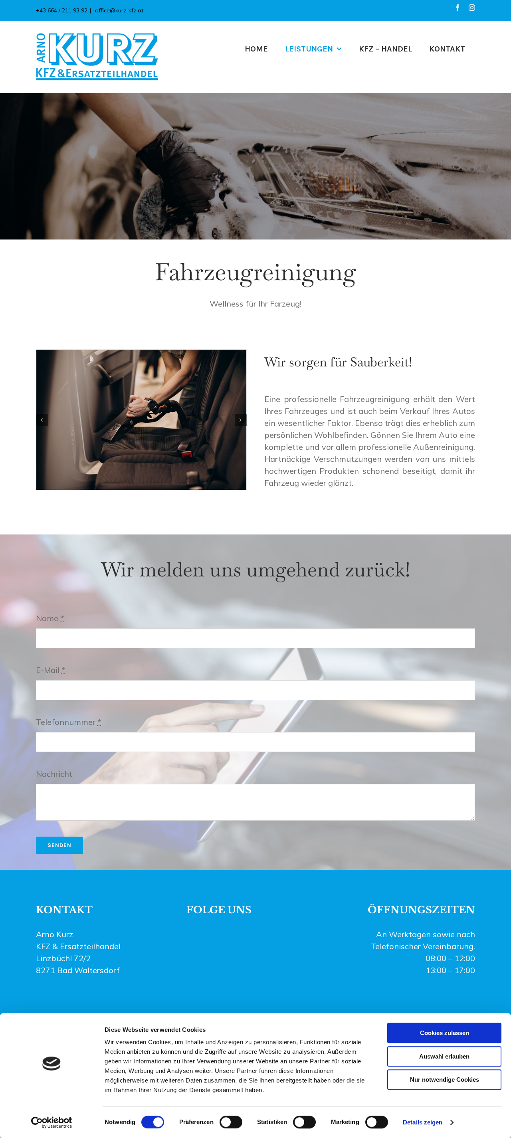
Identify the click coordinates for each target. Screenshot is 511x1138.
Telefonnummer (68, 722)
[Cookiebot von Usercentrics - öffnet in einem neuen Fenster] (52, 1122)
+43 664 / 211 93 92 (61, 10)
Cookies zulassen (444, 1032)
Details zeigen (422, 1122)
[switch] (231, 1122)
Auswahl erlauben (444, 1056)
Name (50, 618)
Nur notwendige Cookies (444, 1079)
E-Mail (50, 670)
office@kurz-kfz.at (118, 10)
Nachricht (54, 774)
